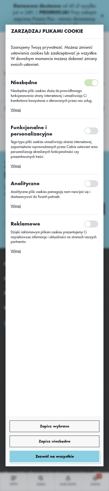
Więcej (16, 110)
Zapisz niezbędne (54, 441)
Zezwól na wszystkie (54, 456)
